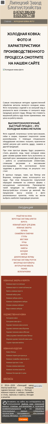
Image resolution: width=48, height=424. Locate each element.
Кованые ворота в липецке (15, 284)
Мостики (24, 239)
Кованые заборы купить (14, 298)
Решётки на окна (24, 216)
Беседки (24, 251)
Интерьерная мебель (24, 266)
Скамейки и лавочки (24, 233)
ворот (32, 144)
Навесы (24, 248)
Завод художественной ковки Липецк (19, 336)
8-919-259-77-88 (24, 16)
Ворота (24, 222)
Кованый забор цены (13, 295)
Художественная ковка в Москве (17, 332)
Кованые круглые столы (14, 363)
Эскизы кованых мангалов (15, 366)
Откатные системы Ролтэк (24, 260)
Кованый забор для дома (24, 225)
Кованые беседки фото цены (16, 373)
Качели (24, 254)
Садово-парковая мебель (15, 343)
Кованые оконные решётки (15, 370)
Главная (7, 21)
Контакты (8, 378)
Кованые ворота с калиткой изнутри (18, 287)
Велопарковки (24, 272)
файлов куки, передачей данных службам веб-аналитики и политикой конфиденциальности (23, 406)
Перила (24, 231)
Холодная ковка (12, 318)
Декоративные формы (24, 257)
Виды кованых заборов (14, 309)
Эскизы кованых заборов (15, 305)
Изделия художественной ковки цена (19, 339)
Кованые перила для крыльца (16, 355)
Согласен (23, 419)
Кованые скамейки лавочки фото (17, 359)
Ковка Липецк (11, 352)
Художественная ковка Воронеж (17, 329)
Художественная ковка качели (17, 325)
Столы (24, 236)
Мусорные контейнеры (24, 263)
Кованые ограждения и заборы (16, 302)
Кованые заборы (24, 228)
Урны (24, 242)
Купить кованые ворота (14, 291)
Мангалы (24, 245)
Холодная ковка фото (13, 321)
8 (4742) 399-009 (24, 12)
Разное (24, 269)
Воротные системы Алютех (24, 219)
